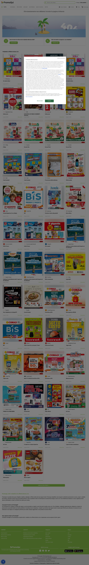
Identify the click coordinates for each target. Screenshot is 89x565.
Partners (59, 74)
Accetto (49, 100)
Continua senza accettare (61, 58)
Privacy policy (44, 68)
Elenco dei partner (29, 96)
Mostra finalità (40, 100)
